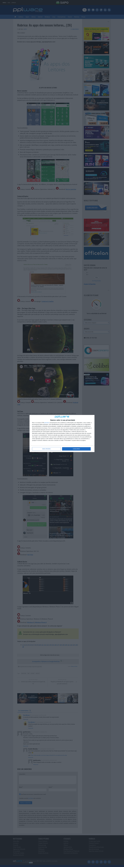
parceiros (46, 422)
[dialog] (62, 433)
